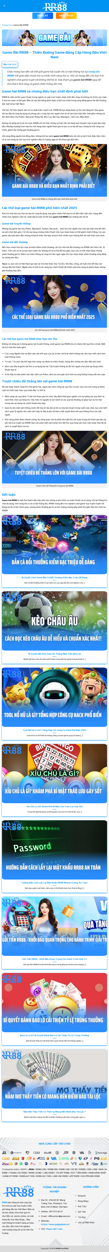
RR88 (4, 1202)
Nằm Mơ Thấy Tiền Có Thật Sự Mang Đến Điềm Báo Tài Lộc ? (54, 1111)
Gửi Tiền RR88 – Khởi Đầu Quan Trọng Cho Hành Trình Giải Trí (54, 959)
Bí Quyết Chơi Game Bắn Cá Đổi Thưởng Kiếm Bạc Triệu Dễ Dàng (54, 577)
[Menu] (4, 6)
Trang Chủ (7, 25)
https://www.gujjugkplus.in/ (55, 1224)
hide (14, 64)
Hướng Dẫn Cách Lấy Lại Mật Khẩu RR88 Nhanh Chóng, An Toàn (54, 882)
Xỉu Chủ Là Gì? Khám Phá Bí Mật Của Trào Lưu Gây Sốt (54, 806)
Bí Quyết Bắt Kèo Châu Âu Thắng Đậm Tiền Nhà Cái (54, 653)
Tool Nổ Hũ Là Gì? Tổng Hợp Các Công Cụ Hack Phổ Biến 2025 (54, 730)
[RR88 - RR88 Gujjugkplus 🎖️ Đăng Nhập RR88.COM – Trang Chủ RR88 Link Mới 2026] (54, 6)
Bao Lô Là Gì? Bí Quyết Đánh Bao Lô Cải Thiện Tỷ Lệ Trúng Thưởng (54, 1035)
